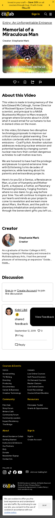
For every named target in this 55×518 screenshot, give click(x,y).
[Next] (49, 5)
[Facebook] (15, 472)
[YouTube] (20, 472)
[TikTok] (10, 472)
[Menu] (50, 14)
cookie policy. (10, 512)
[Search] (45, 14)
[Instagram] (5, 472)
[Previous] (2, 5)
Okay (44, 505)
